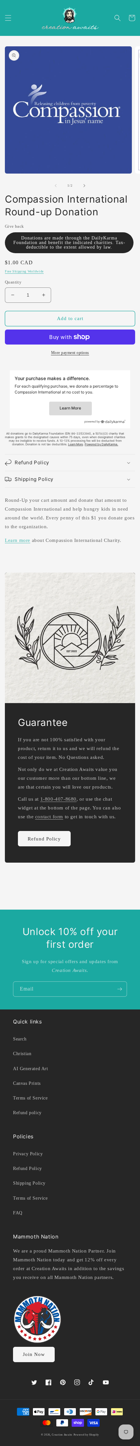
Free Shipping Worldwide (24, 271)
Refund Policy (44, 838)
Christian (22, 1053)
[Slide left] (56, 185)
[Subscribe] (119, 989)
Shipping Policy (29, 1183)
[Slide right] (84, 185)
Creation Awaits (62, 1434)
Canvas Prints (27, 1083)
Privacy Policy (28, 1153)
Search (20, 1039)
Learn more (17, 540)
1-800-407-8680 (58, 799)
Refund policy (27, 1112)
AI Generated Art (30, 1068)
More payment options (70, 352)
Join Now (34, 1354)
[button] (8, 18)
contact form (49, 816)
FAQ (17, 1212)
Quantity (13, 282)
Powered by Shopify (86, 1434)
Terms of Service (30, 1098)
